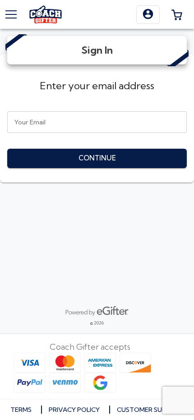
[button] (148, 14)
